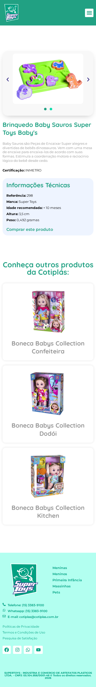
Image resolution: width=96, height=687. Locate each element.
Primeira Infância (67, 580)
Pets (56, 592)
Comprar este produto (29, 229)
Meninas (59, 568)
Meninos (59, 574)
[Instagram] (17, 650)
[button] (89, 13)
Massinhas (61, 586)
